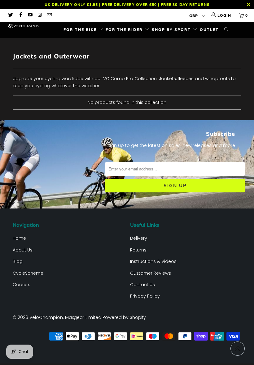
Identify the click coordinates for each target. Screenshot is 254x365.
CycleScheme (28, 273)
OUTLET (209, 29)
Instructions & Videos (153, 261)
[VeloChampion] (23, 26)
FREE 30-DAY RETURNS (185, 4)
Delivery (138, 238)
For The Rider (125, 29)
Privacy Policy (145, 296)
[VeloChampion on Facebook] (20, 15)
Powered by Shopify (124, 317)
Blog (18, 261)
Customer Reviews (150, 273)
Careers (21, 284)
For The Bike (81, 29)
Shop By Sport (172, 29)
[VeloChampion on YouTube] (30, 15)
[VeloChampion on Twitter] (10, 15)
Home (19, 238)
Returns (138, 250)
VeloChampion (46, 317)
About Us (23, 250)
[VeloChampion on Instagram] (39, 15)
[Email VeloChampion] (49, 15)
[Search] (226, 30)
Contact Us (142, 284)
